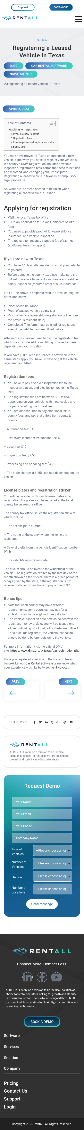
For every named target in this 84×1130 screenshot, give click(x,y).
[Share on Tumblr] (52, 722)
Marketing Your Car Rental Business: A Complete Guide (62, 691)
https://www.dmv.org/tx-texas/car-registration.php (45, 650)
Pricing (11, 1083)
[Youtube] (56, 977)
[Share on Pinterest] (65, 722)
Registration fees (22, 138)
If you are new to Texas (26, 134)
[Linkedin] (27, 977)
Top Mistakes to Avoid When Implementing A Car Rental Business (21, 691)
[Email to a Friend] (71, 722)
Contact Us (15, 1091)
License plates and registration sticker (34, 142)
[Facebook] (42, 977)
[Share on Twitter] (40, 722)
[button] (42, 1021)
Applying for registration (23, 129)
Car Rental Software (39, 663)
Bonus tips (19, 146)
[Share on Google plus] (58, 722)
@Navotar (61, 667)
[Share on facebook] (35, 722)
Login (10, 1107)
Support (23, 7)
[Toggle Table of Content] (50, 123)
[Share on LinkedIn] (46, 722)
